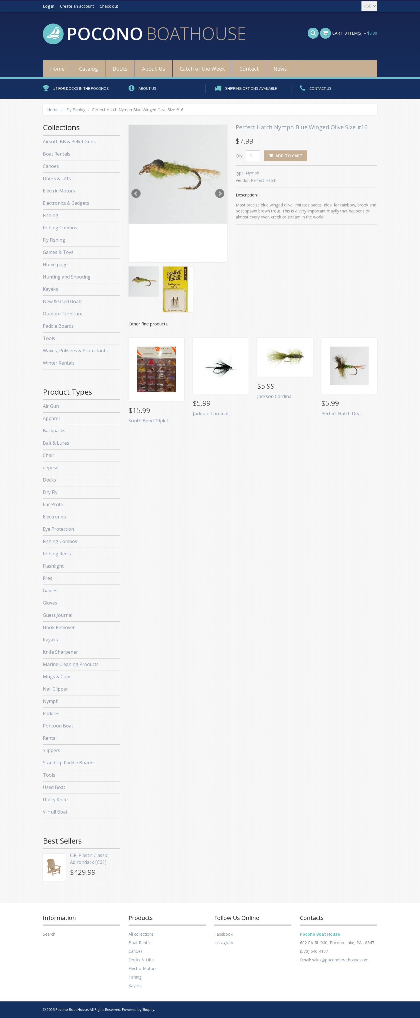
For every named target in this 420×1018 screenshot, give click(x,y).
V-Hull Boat (55, 812)
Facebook (223, 934)
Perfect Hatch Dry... (341, 413)
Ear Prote (53, 504)
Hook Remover (59, 627)
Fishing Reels (57, 553)
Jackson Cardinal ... (212, 413)
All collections (141, 934)
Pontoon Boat (58, 726)
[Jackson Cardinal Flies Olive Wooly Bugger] (285, 357)
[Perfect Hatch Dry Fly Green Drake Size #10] (349, 366)
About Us (153, 68)
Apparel (51, 418)
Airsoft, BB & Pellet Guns (69, 141)
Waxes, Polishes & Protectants (75, 350)
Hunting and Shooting (67, 277)
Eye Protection (58, 529)
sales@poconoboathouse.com (340, 960)
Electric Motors (59, 191)
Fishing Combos (60, 227)
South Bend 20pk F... (150, 420)
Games (50, 590)
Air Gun (51, 406)
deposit (51, 467)
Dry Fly (50, 492)
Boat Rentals (56, 154)
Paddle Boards (58, 326)
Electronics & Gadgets (66, 203)
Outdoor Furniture (63, 314)
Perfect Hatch (263, 180)
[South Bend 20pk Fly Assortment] (156, 369)
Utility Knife (55, 799)
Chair (48, 455)
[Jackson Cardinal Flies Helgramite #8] (221, 366)
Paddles (51, 713)
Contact (249, 68)
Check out (109, 6)
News (280, 68)
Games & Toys (58, 252)
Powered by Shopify (138, 1009)
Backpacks (54, 431)
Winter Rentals (59, 363)
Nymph (252, 173)
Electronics (54, 517)
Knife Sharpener (60, 652)
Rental (50, 738)
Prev (136, 193)
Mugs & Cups (57, 676)
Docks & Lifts (57, 178)
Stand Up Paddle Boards (69, 762)
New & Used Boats (63, 301)
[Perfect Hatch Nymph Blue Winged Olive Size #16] (178, 174)
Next (219, 193)
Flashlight (53, 566)
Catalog (88, 68)
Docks (120, 68)
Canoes (51, 166)
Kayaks (50, 289)
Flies (47, 578)
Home (57, 68)
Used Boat (54, 787)
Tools (49, 338)
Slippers (51, 750)
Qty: (239, 155)
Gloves (50, 603)
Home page (55, 264)
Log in (48, 6)
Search (49, 934)
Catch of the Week (202, 68)
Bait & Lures (56, 443)
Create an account (77, 6)
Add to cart (288, 155)
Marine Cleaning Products (71, 664)
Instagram (223, 942)
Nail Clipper (55, 689)
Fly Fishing (75, 109)
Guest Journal (57, 615)
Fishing (50, 215)
